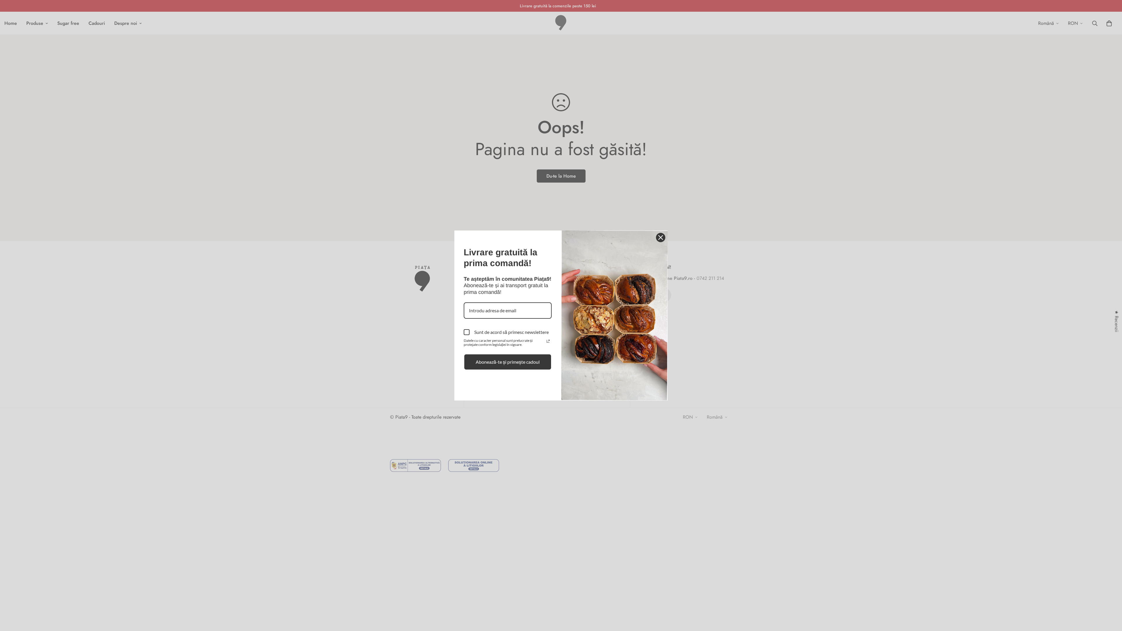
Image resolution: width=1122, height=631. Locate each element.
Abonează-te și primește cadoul (508, 362)
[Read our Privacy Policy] (548, 341)
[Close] (661, 237)
